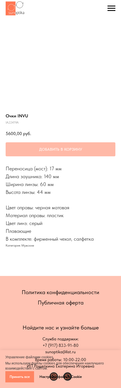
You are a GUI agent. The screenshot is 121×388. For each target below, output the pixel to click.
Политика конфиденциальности (60, 292)
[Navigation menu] (111, 8)
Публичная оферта (61, 302)
